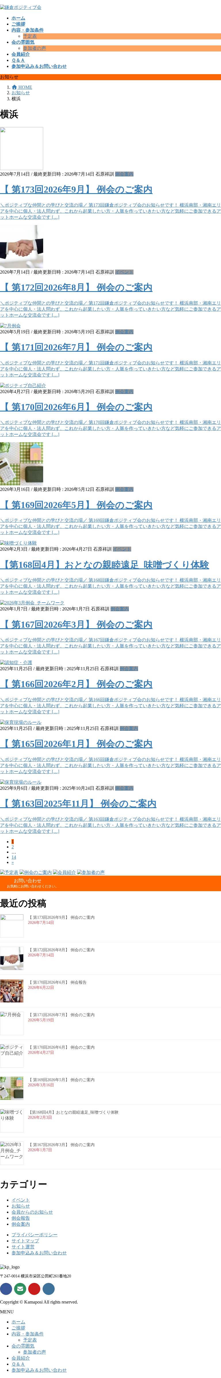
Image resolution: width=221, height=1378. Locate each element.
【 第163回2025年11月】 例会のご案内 (78, 803)
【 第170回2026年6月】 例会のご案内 (76, 407)
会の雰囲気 (23, 1346)
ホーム (18, 1321)
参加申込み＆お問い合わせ (39, 1252)
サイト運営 (23, 1246)
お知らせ (21, 1206)
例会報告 (21, 1218)
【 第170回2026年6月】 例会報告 (57, 982)
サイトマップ (25, 1240)
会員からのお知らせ (32, 1212)
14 (14, 857)
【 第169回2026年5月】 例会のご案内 (76, 505)
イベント (124, 272)
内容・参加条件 (28, 1333)
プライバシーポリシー (35, 1234)
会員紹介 (21, 1358)
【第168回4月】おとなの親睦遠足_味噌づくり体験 (104, 565)
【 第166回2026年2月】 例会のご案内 (76, 684)
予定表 (30, 36)
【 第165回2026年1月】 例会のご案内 (76, 744)
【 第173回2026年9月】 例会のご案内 (76, 189)
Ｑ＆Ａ (18, 1364)
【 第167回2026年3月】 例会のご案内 (76, 624)
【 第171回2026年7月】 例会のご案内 (76, 347)
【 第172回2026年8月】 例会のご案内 (76, 287)
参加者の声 (34, 48)
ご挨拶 (18, 1327)
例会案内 (124, 174)
